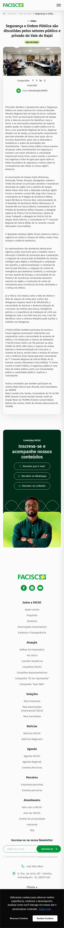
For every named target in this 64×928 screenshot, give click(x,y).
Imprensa (32, 824)
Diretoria (32, 621)
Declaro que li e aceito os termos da (31, 857)
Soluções (32, 694)
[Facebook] (24, 588)
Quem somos (32, 609)
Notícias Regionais (32, 739)
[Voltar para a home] (4, 14)
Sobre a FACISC (32, 602)
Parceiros (32, 777)
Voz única (32, 655)
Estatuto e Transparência (32, 632)
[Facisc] (13, 5)
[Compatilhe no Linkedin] (41, 80)
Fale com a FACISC (32, 807)
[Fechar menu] (59, 5)
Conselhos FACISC (32, 666)
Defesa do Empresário (32, 649)
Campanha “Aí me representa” (32, 678)
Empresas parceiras (32, 784)
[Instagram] (32, 588)
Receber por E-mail (34, 466)
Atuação (32, 642)
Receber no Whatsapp (34, 476)
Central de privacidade (32, 818)
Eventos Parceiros (32, 767)
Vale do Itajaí (25, 13)
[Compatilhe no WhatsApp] (45, 80)
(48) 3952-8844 (35, 866)
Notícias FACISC (32, 733)
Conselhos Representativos (32, 672)
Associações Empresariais (32, 626)
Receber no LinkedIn (34, 485)
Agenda (32, 749)
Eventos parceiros (32, 790)
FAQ (32, 830)
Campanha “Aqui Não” (32, 684)
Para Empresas (32, 701)
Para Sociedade (32, 716)
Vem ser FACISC (32, 813)
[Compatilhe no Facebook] (33, 80)
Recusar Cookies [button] (19, 918)
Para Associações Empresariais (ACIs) (32, 708)
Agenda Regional (32, 761)
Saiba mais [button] (45, 909)
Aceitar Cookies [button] (45, 918)
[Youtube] (40, 588)
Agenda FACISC (32, 756)
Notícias (12, 13)
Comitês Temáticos (32, 661)
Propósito (32, 615)
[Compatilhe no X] (37, 80)
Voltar (33, 21)
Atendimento (32, 800)
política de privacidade (47, 857)
